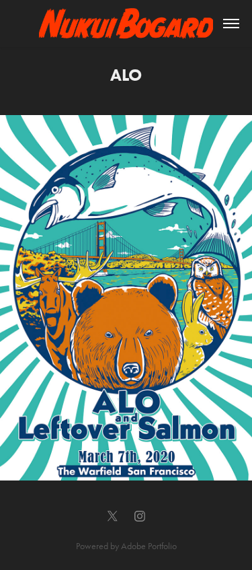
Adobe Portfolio (149, 546)
